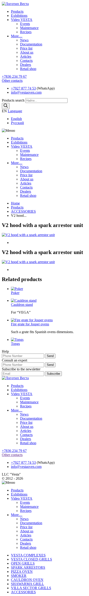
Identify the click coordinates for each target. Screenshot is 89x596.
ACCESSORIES (23, 211)
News (24, 40)
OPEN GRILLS (23, 563)
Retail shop (28, 69)
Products (17, 11)
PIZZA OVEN (22, 572)
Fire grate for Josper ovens (30, 324)
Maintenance (29, 28)
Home (15, 203)
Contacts (26, 60)
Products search (13, 100)
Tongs (15, 344)
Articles (25, 56)
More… (16, 36)
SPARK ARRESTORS (28, 567)
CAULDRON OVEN (27, 580)
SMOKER (18, 576)
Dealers (25, 65)
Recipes (25, 32)
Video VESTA (21, 20)
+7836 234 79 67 (14, 76)
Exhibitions (19, 15)
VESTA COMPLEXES (28, 555)
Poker (15, 293)
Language (15, 111)
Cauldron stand (22, 305)
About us (26, 52)
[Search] (6, 106)
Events (25, 24)
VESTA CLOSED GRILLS (31, 559)
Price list (26, 48)
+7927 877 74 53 (23, 88)
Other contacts (12, 80)
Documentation (31, 44)
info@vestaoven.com (26, 92)
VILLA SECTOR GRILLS (31, 588)
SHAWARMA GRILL (27, 584)
